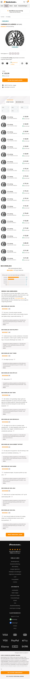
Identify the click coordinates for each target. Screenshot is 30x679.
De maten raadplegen (15, 80)
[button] (15, 277)
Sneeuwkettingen (22, 5)
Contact (15, 625)
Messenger (15, 623)
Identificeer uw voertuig (16, 11)
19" (15, 53)
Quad (15, 5)
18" (13, 53)
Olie (15, 603)
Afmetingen (10, 102)
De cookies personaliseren (15, 676)
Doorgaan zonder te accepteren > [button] (22, 652)
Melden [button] (4, 324)
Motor (11, 5)
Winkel (15, 600)
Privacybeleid (15, 579)
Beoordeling (20, 102)
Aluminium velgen (15, 595)
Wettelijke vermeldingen (15, 571)
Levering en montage (15, 608)
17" (10, 53)
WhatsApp (14, 619)
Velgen (6, 5)
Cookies (15, 582)
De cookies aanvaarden (15, 672)
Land (15, 576)
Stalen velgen (15, 592)
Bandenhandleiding (15, 564)
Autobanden (15, 590)
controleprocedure (19, 298)
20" (18, 53)
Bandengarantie (15, 561)
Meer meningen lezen (15, 534)
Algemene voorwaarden (15, 574)
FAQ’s (15, 628)
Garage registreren (15, 569)
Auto (2, 5)
